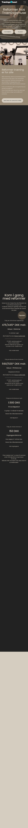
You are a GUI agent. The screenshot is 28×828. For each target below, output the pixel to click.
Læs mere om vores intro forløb (12, 100)
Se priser (20, 32)
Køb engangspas (14, 446)
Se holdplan (7, 32)
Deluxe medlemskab (19, 336)
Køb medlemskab (14, 350)
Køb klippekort (14, 418)
